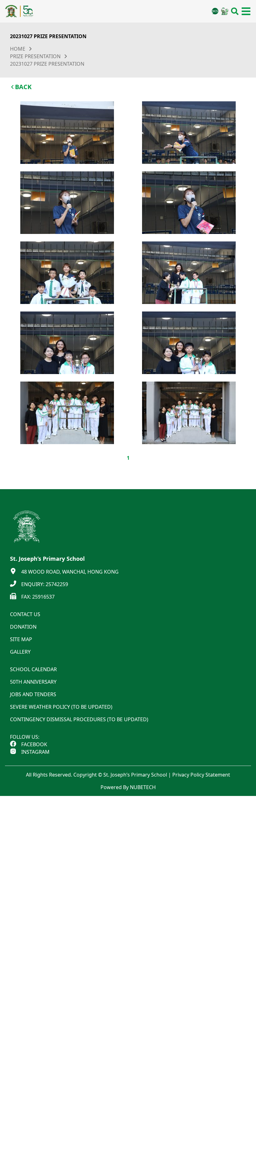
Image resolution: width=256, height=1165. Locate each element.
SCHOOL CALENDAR (33, 669)
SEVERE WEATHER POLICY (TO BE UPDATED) (61, 706)
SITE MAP (21, 639)
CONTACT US (25, 614)
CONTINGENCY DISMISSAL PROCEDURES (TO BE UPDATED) (79, 719)
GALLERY (20, 651)
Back (23, 87)
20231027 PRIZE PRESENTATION (47, 63)
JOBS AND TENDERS (33, 694)
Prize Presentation (35, 56)
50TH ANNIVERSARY (33, 681)
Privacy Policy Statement (201, 774)
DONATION (23, 626)
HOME (17, 48)
